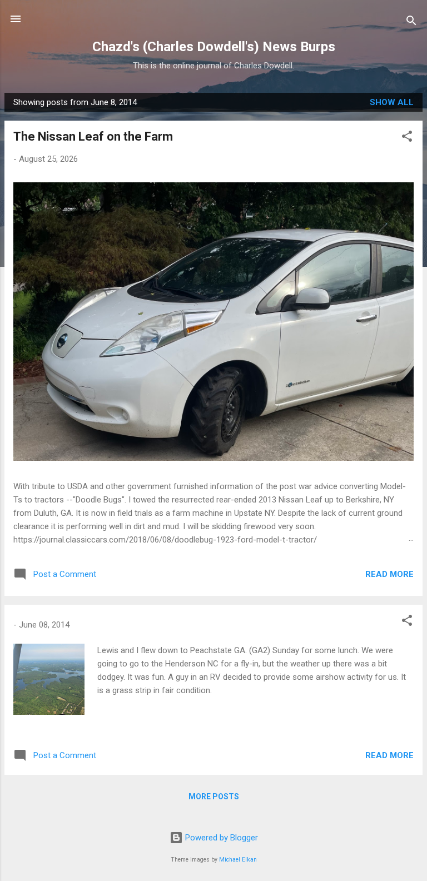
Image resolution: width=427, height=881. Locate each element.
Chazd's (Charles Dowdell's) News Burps (213, 46)
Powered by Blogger (220, 838)
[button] (407, 138)
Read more (389, 574)
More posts (213, 796)
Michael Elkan (238, 859)
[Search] (411, 22)
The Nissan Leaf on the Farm (93, 136)
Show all (392, 102)
